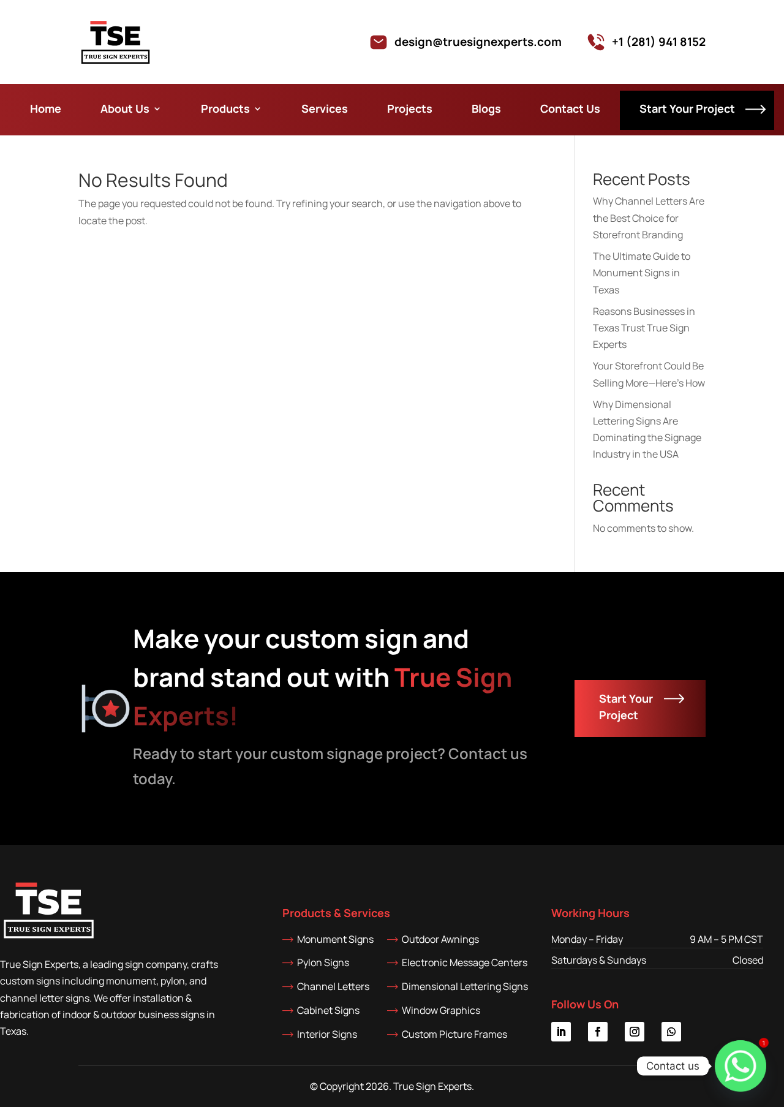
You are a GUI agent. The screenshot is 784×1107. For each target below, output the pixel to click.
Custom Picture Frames (454, 1034)
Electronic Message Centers (464, 962)
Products (225, 108)
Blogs (486, 108)
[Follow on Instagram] (634, 1031)
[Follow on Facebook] (598, 1031)
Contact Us (570, 108)
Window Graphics (441, 1010)
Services (324, 108)
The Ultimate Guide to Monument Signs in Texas (641, 272)
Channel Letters (333, 986)
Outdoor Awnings (440, 939)
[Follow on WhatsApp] (671, 1031)
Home (45, 108)
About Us (124, 108)
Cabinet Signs (328, 1010)
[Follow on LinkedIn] (561, 1031)
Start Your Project (687, 110)
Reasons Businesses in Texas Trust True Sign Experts (644, 327)
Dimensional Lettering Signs (465, 986)
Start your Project (626, 706)
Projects (409, 108)
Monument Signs (335, 939)
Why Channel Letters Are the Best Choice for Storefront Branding (648, 217)
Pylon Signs (323, 962)
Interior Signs (327, 1034)
